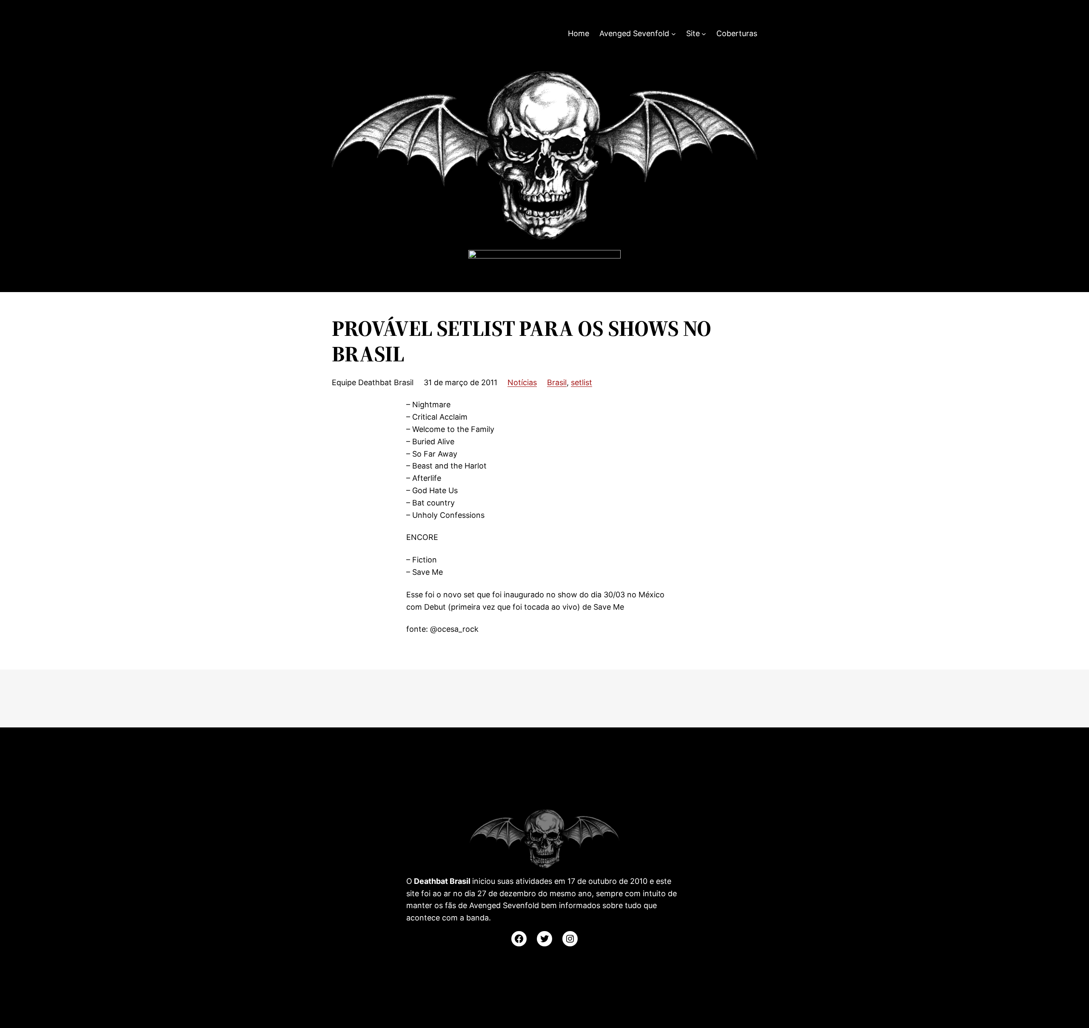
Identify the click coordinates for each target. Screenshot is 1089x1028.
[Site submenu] (703, 33)
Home (578, 33)
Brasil (557, 382)
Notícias (522, 382)
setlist (581, 382)
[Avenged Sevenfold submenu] (673, 33)
